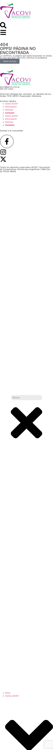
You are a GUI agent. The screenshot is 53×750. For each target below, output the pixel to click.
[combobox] (26, 397)
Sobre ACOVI (11, 103)
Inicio (7, 693)
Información (11, 106)
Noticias (9, 109)
